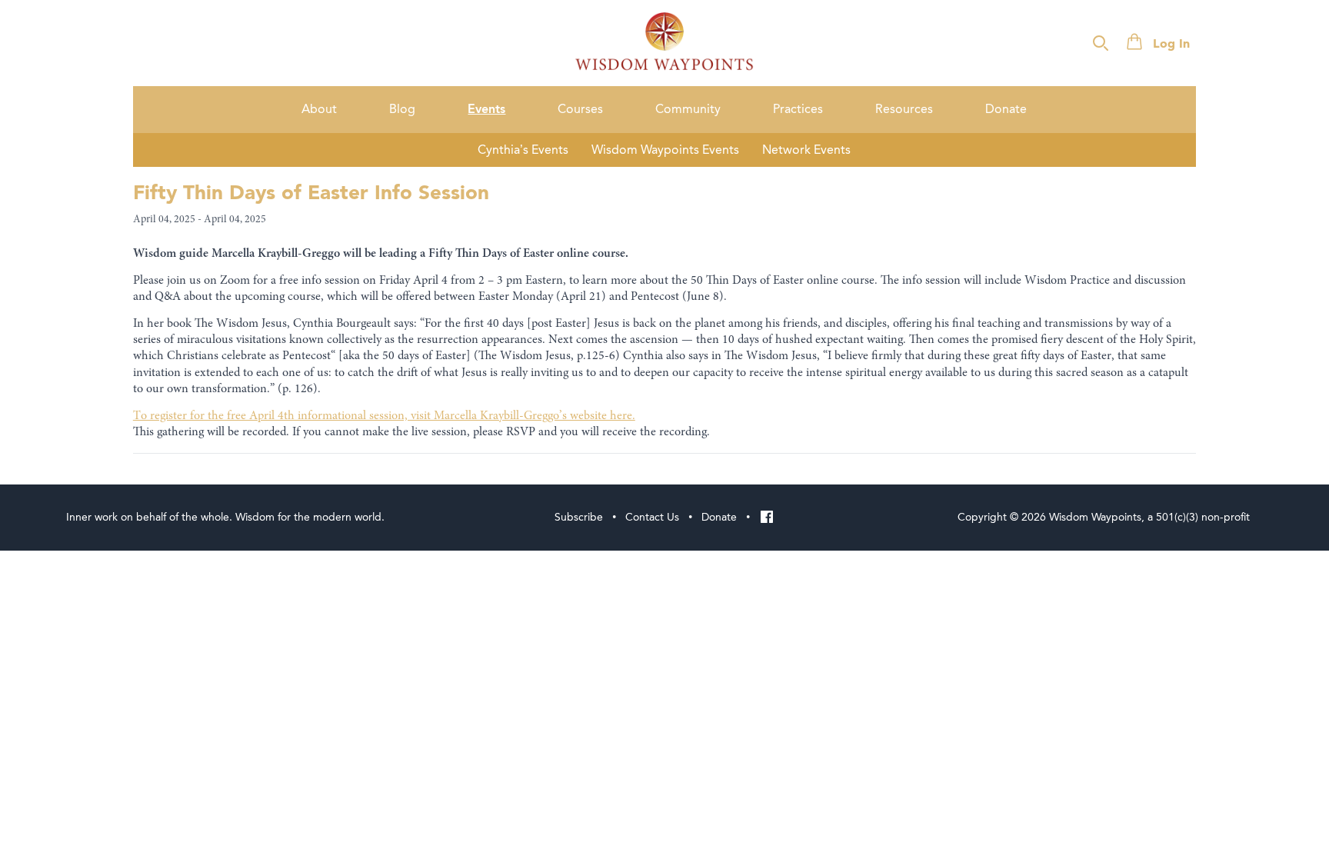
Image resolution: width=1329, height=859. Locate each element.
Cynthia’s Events (523, 150)
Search (1280, 44)
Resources (904, 109)
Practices (798, 109)
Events (486, 109)
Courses (580, 109)
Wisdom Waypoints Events (665, 150)
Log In (1171, 44)
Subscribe (579, 517)
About (319, 109)
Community (688, 109)
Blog (402, 109)
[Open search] (1100, 43)
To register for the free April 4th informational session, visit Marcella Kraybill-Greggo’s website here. (384, 416)
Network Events (806, 150)
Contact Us (652, 517)
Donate (1006, 109)
